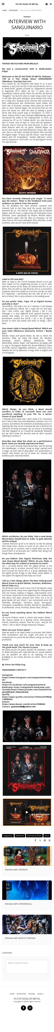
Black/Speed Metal (34, 836)
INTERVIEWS (13, 10)
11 (8, 885)
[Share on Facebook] (35, 840)
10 (8, 851)
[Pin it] (45, 840)
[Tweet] (40, 840)
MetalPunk (20, 836)
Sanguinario (7, 836)
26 (8, 920)
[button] (3, 4)
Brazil (47, 836)
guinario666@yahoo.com (23, 706)
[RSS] (49, 840)
